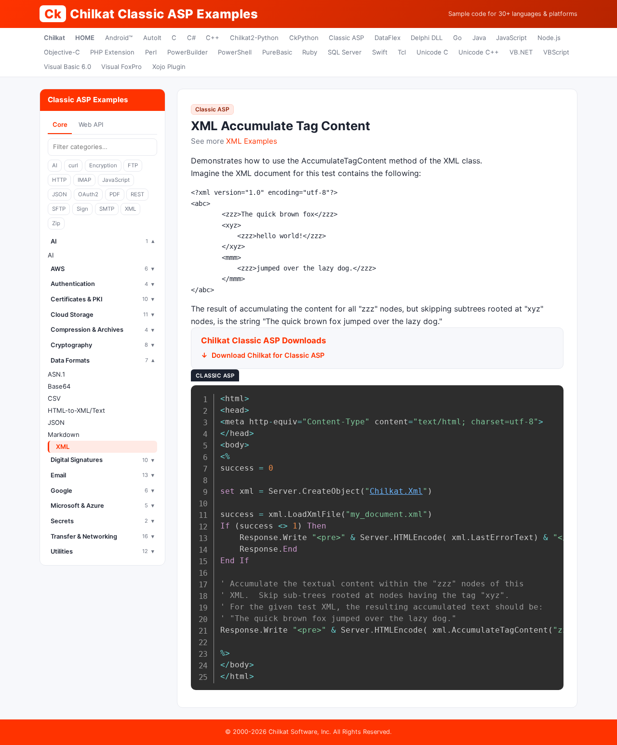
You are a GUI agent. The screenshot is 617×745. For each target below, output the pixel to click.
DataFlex (388, 37)
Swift (380, 52)
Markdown (64, 434)
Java (479, 37)
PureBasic (277, 52)
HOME (84, 37)
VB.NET (521, 52)
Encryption (103, 165)
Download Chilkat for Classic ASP (268, 355)
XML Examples (251, 141)
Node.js (549, 37)
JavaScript (511, 37)
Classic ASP (346, 37)
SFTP (59, 208)
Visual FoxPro (121, 66)
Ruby (309, 52)
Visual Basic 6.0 (67, 66)
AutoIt (152, 37)
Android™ (119, 37)
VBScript (556, 52)
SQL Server (345, 52)
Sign (82, 208)
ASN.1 (56, 374)
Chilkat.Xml (396, 491)
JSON (59, 194)
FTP (133, 165)
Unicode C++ (478, 52)
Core (60, 124)
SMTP (106, 208)
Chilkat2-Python (254, 37)
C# (191, 37)
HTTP (59, 179)
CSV (54, 398)
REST (137, 194)
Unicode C (432, 52)
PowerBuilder (187, 52)
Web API (91, 124)
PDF (114, 194)
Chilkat (54, 37)
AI (54, 165)
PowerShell (235, 52)
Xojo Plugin (169, 66)
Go (457, 37)
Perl (151, 52)
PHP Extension (112, 52)
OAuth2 (88, 194)
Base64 (59, 386)
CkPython (304, 37)
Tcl (402, 52)
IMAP (84, 179)
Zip (56, 223)
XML (130, 208)
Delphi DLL (427, 37)
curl (73, 165)
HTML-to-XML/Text (76, 410)
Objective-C (62, 52)
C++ (212, 37)
